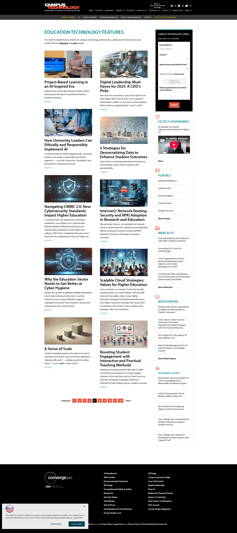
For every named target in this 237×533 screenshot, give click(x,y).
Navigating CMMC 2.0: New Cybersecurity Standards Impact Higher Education (67, 210)
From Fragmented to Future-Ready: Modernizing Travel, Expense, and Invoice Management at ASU (171, 262)
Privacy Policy (179, 74)
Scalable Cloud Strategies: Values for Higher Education (123, 282)
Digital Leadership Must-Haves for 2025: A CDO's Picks (121, 86)
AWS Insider (109, 477)
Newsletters (178, 10)
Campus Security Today (159, 477)
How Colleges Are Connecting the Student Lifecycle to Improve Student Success (173, 422)
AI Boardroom (110, 473)
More (187, 10)
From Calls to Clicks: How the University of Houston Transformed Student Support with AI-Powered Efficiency (172, 323)
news (75, 43)
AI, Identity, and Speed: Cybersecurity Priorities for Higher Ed (173, 129)
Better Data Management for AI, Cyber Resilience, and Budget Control (173, 348)
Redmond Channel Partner (160, 493)
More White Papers (167, 358)
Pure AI (151, 489)
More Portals (164, 218)
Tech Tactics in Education (160, 501)
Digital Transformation (131, 17)
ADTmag (152, 473)
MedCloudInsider (156, 485)
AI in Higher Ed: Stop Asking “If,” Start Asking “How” (172, 336)
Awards (119, 10)
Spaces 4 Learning (156, 497)
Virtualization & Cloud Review (118, 509)
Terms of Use (133, 524)
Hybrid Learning (90, 17)
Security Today (110, 497)
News (91, 10)
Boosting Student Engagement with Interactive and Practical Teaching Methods (120, 358)
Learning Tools (165, 203)
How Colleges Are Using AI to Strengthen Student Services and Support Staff (173, 437)
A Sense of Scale (58, 348)
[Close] (84, 506)
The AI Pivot (109, 505)
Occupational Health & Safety (118, 489)
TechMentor (109, 501)
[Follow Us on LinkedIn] (172, 5)
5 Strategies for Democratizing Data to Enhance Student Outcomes (123, 152)
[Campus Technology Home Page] (62, 7)
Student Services (166, 210)
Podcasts (141, 10)
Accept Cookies (76, 524)
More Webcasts (165, 287)
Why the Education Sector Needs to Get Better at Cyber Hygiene (66, 283)
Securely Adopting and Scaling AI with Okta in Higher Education (173, 239)
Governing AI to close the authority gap (170, 249)
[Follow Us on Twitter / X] (175, 6)
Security (147, 17)
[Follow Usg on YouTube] (186, 6)
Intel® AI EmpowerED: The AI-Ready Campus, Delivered (171, 394)
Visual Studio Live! (112, 512)
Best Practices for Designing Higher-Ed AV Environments (171, 407)
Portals (164, 175)
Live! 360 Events (156, 481)
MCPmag (108, 485)
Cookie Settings (55, 524)
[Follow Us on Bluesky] (179, 6)
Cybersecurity (164, 188)
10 (120, 400)
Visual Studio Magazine (159, 509)
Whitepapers (168, 301)
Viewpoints (109, 10)
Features (99, 10)
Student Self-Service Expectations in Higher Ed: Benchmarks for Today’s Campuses (173, 309)
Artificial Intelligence (167, 180)
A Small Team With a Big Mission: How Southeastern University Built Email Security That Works (174, 276)
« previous (65, 400)
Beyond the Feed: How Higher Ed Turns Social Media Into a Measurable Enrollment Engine (173, 381)
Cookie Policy (118, 524)
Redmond (108, 493)
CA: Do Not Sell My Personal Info (153, 524)
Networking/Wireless (109, 17)
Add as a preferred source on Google (160, 5)
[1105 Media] (59, 500)
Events (165, 10)
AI (79, 17)
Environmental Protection (116, 481)
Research (131, 10)
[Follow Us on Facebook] (183, 6)
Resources (153, 10)
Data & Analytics (165, 195)
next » (128, 400)
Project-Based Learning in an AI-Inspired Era (66, 84)
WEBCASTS (166, 233)
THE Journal (153, 505)
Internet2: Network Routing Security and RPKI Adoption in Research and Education (123, 215)
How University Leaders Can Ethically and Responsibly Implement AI (68, 144)
